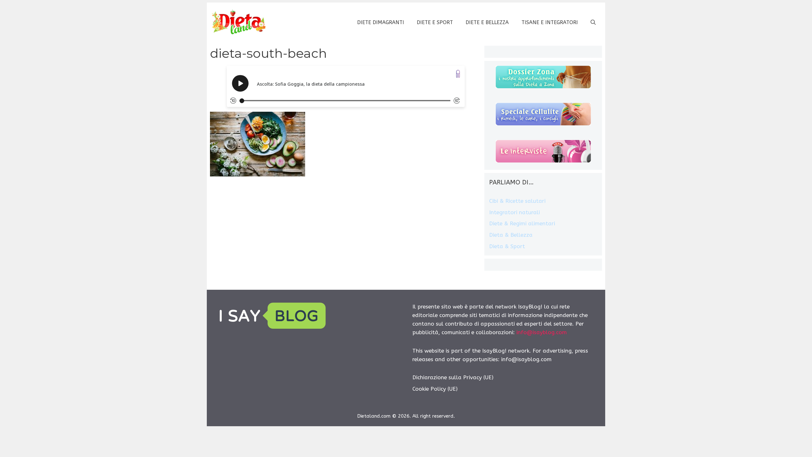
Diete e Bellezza (487, 22)
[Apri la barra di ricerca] (593, 22)
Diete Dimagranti (380, 22)
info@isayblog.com (541, 332)
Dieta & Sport (507, 246)
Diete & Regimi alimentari (522, 223)
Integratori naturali (514, 212)
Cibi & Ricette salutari (517, 201)
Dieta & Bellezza (511, 235)
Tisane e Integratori (549, 22)
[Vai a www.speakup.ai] (458, 74)
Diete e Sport (435, 22)
